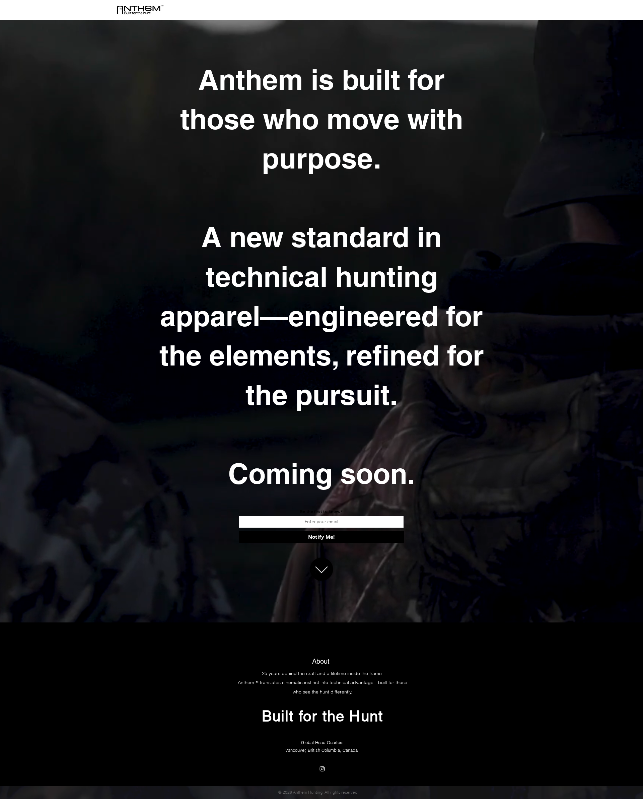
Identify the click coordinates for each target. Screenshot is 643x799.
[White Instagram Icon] (322, 768)
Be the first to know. (320, 512)
